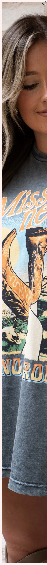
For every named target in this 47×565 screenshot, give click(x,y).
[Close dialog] (44, 3)
